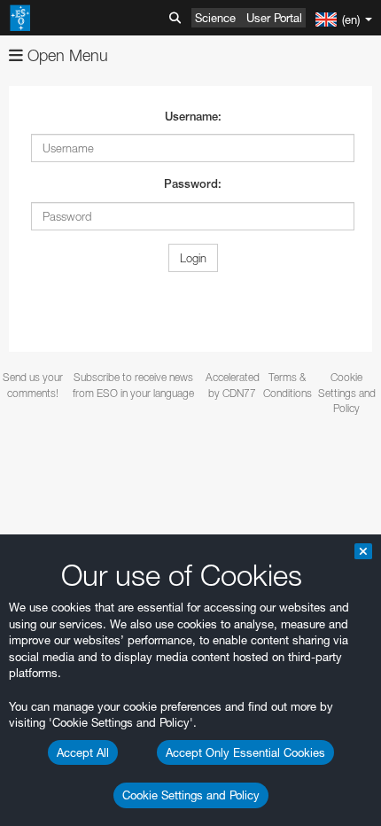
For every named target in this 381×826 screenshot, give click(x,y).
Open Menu (65, 55)
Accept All (83, 752)
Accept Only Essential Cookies (245, 752)
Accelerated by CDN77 (233, 384)
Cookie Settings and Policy (191, 795)
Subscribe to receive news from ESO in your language (133, 384)
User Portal (274, 18)
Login (193, 258)
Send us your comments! (33, 384)
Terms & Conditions (287, 384)
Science (215, 18)
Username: (193, 116)
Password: (193, 184)
